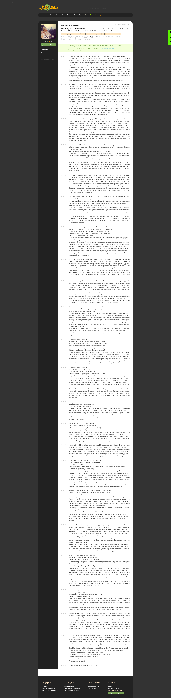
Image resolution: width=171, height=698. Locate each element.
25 (76, 30)
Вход (91, 15)
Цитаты (43, 52)
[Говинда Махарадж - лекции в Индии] (48, 38)
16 (122, 28)
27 (80, 30)
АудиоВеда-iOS (92, 688)
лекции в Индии (79, 28)
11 (110, 28)
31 (90, 30)
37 (104, 30)
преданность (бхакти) (113, 34)
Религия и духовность (96, 36)
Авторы (58, 15)
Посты (64, 15)
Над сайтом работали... (49, 688)
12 (112, 28)
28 (83, 30)
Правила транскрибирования (72, 688)
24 (73, 30)
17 (124, 28)
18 (127, 28)
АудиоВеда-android (93, 686)
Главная (42, 15)
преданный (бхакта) (80, 34)
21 (66, 30)
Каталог (52, 15)
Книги (76, 15)
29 (85, 30)
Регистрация (98, 15)
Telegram (110, 686)
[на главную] (48, 10)
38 (106, 30)
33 (95, 30)
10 (108, 28)
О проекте (45, 686)
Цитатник (70, 15)
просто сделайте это (107, 48)
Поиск (87, 15)
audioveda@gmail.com (114, 688)
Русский (7, 2)
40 (111, 30)
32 (92, 30)
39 (109, 30)
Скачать (49, 45)
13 (115, 28)
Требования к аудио (69, 686)
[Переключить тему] (12, 1)
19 (61, 30)
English (2, 2)
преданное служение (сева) (96, 34)
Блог (47, 15)
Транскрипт (44, 49)
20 (64, 30)
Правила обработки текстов (72, 690)
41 (114, 30)
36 (102, 30)
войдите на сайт (112, 47)
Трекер (81, 15)
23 (71, 30)
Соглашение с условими (49, 690)
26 (78, 30)
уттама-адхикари (67, 34)
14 (117, 28)
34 (97, 30)
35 (99, 30)
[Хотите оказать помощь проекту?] (169, 37)
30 (87, 30)
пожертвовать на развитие (116, 693)
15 (120, 28)
